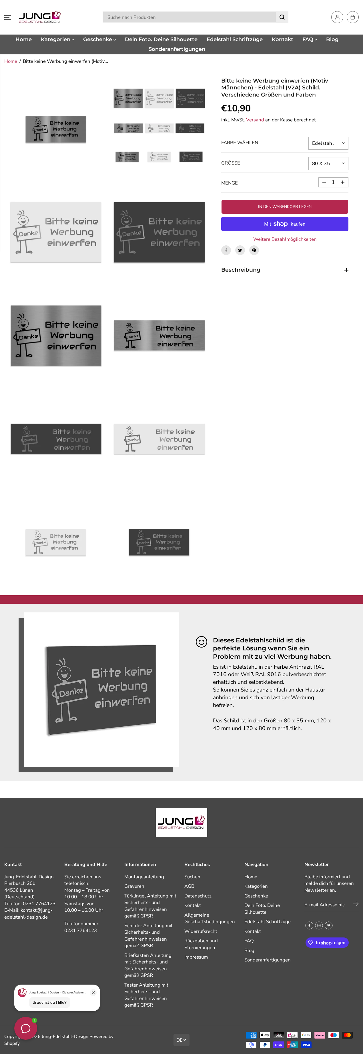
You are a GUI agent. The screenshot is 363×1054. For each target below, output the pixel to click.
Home (23, 39)
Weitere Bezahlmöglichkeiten (285, 239)
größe (230, 163)
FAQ (308, 39)
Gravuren (134, 886)
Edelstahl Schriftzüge (235, 39)
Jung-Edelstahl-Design (65, 1036)
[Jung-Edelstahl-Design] (40, 17)
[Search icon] (282, 17)
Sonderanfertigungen (177, 49)
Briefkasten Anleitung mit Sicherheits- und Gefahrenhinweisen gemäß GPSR (147, 965)
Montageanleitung (144, 876)
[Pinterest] (254, 250)
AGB (189, 886)
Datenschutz (198, 896)
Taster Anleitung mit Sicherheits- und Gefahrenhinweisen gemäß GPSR (146, 995)
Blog (332, 39)
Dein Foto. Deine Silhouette (161, 39)
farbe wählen (239, 142)
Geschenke (98, 39)
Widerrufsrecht (200, 931)
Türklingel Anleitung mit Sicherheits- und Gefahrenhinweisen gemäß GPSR (150, 906)
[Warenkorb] (353, 17)
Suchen (192, 876)
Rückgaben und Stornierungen (201, 944)
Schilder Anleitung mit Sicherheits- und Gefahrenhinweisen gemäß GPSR (148, 935)
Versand (255, 120)
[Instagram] (319, 925)
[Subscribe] (356, 905)
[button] (7, 17)
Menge (229, 183)
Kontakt (282, 39)
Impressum (196, 957)
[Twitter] (240, 250)
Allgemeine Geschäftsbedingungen (209, 918)
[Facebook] (226, 250)
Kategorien (56, 39)
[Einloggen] (337, 17)
